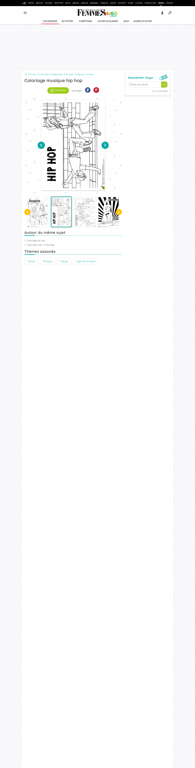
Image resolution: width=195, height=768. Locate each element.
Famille (104, 3)
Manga (64, 261)
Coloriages (50, 21)
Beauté (39, 3)
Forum (169, 3)
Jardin (76, 3)
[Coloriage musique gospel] (85, 212)
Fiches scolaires (108, 21)
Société (122, 3)
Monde (31, 261)
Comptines (85, 21)
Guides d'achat (142, 21)
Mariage (94, 3)
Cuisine (48, 3)
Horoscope (150, 3)
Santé (113, 3)
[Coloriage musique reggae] (37, 212)
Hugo (161, 3)
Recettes (59, 3)
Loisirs (139, 3)
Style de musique (85, 74)
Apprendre (57, 74)
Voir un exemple (159, 91)
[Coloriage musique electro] (108, 212)
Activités (67, 21)
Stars (130, 3)
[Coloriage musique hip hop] (61, 212)
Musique (70, 74)
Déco (68, 3)
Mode (31, 3)
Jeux (126, 21)
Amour (84, 3)
